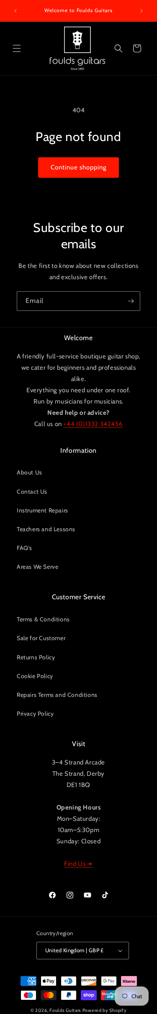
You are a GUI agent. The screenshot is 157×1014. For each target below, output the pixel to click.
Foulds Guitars (65, 1010)
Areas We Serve (37, 566)
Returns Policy (36, 657)
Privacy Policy (35, 713)
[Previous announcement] (15, 11)
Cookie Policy (35, 676)
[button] (17, 48)
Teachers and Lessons (46, 529)
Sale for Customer (41, 638)
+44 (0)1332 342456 (93, 424)
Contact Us (32, 491)
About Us (29, 472)
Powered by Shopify (104, 1010)
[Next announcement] (141, 11)
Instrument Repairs (42, 510)
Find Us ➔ (78, 864)
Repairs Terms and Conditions (57, 695)
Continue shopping (78, 167)
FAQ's (24, 548)
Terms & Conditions (43, 619)
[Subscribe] (130, 301)
